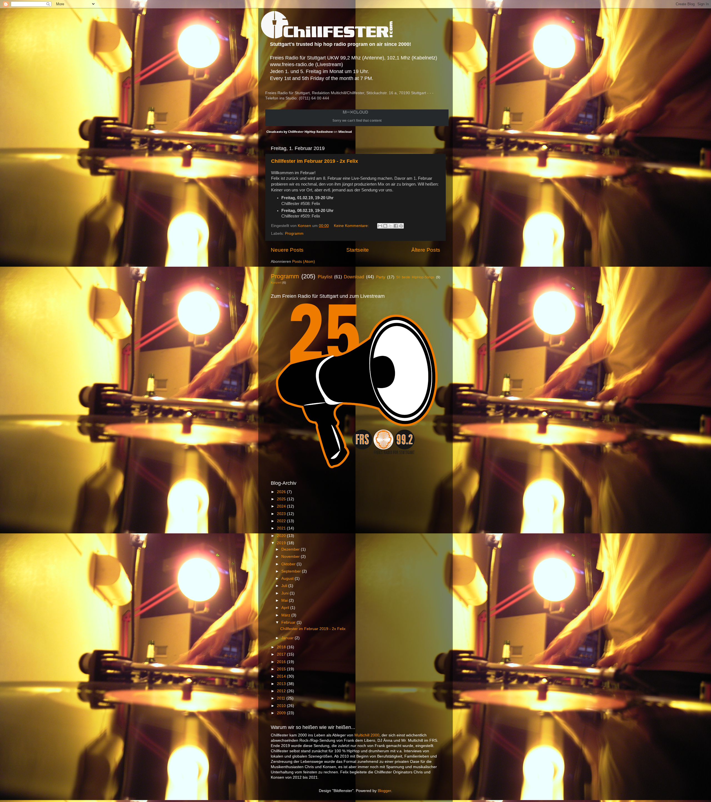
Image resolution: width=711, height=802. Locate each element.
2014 (282, 676)
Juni (285, 593)
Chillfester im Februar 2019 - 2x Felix (314, 161)
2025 (282, 499)
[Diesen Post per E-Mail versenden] (380, 226)
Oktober (289, 564)
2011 (281, 698)
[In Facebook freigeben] (396, 226)
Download (354, 276)
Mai (285, 600)
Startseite (357, 250)
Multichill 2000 (366, 735)
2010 (282, 706)
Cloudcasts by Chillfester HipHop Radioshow (299, 131)
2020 (282, 536)
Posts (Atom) (303, 261)
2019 (282, 543)
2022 (282, 521)
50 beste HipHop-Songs (415, 277)
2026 (282, 492)
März (286, 615)
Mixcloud (345, 131)
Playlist (325, 276)
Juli (284, 586)
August (288, 578)
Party (380, 277)
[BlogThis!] (385, 226)
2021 (282, 528)
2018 (282, 647)
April (285, 608)
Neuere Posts (287, 250)
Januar (288, 638)
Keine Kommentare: (352, 226)
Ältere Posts (425, 250)
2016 (282, 662)
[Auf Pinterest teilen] (401, 226)
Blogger (384, 791)
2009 (282, 713)
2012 (282, 691)
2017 (282, 654)
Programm (294, 233)
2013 (282, 684)
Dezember (291, 549)
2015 (282, 669)
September (291, 571)
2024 (282, 506)
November (291, 556)
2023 (282, 514)
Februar (289, 622)
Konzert (276, 282)
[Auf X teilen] (390, 226)
